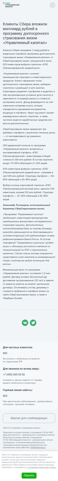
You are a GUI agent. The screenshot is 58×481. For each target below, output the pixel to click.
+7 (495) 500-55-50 (14, 374)
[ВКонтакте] (25, 325)
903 (5, 396)
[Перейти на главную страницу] (11, 4)
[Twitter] (33, 325)
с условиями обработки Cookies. (41, 467)
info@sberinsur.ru (38, 447)
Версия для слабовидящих (29, 418)
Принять (29, 475)
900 (5, 353)
